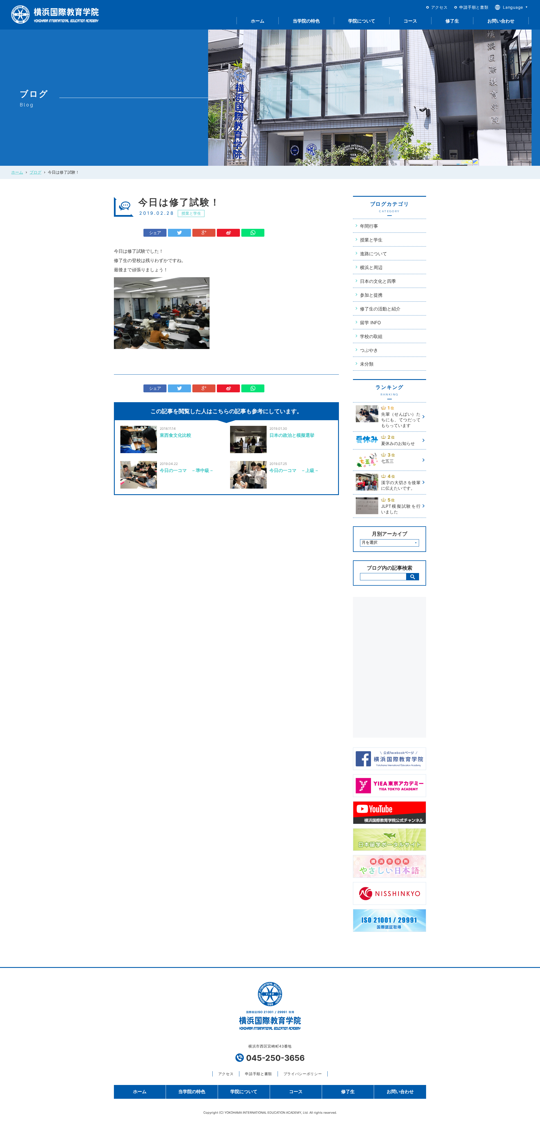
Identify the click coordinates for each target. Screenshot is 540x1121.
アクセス (439, 7)
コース (410, 21)
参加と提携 (371, 295)
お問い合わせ (500, 21)
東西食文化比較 (175, 435)
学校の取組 (371, 336)
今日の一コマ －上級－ (294, 470)
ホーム (257, 21)
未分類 (367, 364)
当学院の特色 (306, 21)
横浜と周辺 (371, 267)
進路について (373, 253)
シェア (155, 232)
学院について (361, 21)
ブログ (35, 172)
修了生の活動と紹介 (380, 309)
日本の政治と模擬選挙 (291, 435)
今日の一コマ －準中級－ (187, 470)
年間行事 (369, 226)
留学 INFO (370, 322)
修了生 (452, 21)
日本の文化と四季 (378, 281)
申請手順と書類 (473, 7)
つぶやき (369, 350)
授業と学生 (191, 213)
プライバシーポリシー (303, 1073)
